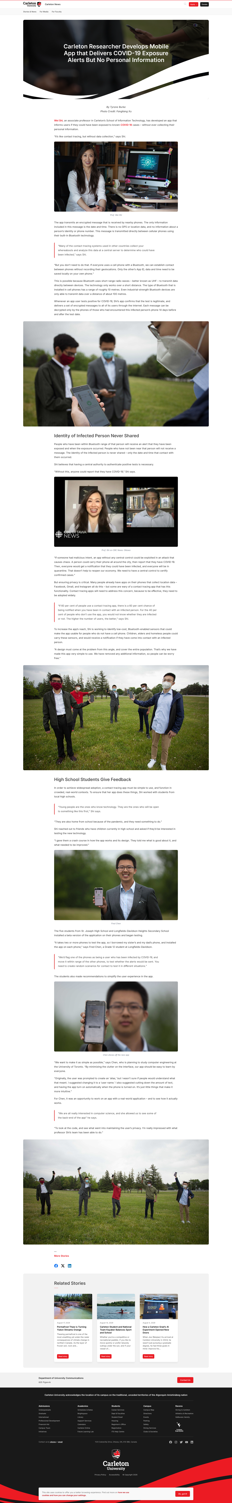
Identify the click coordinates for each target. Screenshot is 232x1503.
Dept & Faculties (118, 1413)
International (44, 1417)
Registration (116, 1428)
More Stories (61, 1255)
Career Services (118, 1410)
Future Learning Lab (86, 1432)
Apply (192, 4)
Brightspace (82, 1413)
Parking (146, 1421)
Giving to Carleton (182, 1410)
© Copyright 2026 (130, 1475)
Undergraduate (45, 1410)
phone (53, 1442)
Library (80, 1417)
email (60, 1442)
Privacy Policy (100, 1475)
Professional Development (49, 1421)
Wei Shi (58, 120)
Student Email (117, 1417)
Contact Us (185, 1380)
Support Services (84, 1421)
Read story (63, 1357)
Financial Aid (44, 1424)
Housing (115, 1421)
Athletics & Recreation (184, 1413)
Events (146, 1417)
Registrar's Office (119, 1424)
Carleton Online (84, 1428)
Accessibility (114, 1475)
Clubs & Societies (150, 1432)
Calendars (82, 1424)
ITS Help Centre (118, 1432)
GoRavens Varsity (182, 1417)
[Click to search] (185, 4)
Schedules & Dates (85, 1410)
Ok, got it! (182, 1494)
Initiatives (43, 1432)
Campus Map (148, 1410)
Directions (147, 1413)
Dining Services (149, 1428)
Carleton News (53, 4)
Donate (204, 4)
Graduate (42, 1413)
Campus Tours (44, 1428)
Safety (146, 1424)
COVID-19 (126, 124)
